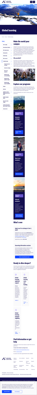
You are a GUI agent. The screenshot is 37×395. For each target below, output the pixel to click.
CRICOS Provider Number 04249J (25, 374)
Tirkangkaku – (7, 372)
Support (32, 361)
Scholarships (5, 55)
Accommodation (22, 369)
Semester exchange (7, 68)
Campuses (21, 361)
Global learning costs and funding (7, 75)
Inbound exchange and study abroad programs (19, 215)
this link (24, 237)
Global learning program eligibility (7, 83)
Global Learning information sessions (24, 257)
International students (6, 47)
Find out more (25, 303)
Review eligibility (16, 333)
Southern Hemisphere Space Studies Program (6, 105)
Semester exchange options (18, 132)
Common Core (5, 108)
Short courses (5, 58)
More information (17, 391)
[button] (34, 382)
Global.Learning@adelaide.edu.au (22, 349)
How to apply (5, 44)
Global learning (5, 61)
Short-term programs (6, 71)
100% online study (6, 50)
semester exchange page (20, 236)
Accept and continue (7, 391)
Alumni (27, 365)
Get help (16, 300)
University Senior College (5, 101)
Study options (5, 53)
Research (27, 358)
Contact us (33, 369)
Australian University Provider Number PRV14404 (10, 374)
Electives (4, 89)
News (27, 369)
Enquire (4, 86)
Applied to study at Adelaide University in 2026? (6, 93)
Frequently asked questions (15, 366)
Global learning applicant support (7, 79)
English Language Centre (5, 97)
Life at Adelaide (22, 358)
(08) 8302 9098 (19, 351)
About (32, 358)
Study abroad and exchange (7, 64)
